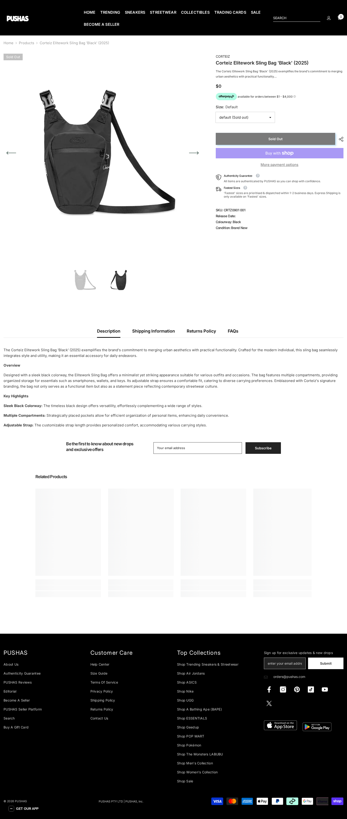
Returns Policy (201, 331)
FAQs (233, 331)
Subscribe (263, 448)
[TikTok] (311, 689)
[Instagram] (283, 689)
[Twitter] (269, 703)
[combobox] (293, 18)
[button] (11, 153)
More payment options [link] (279, 164)
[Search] (296, 18)
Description (108, 331)
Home (8, 43)
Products (26, 43)
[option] (103, 153)
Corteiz (223, 56)
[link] (68, 587)
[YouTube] (325, 689)
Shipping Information (153, 331)
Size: (227, 106)
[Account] (329, 18)
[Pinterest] (297, 689)
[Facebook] (269, 689)
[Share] (339, 139)
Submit (326, 663)
